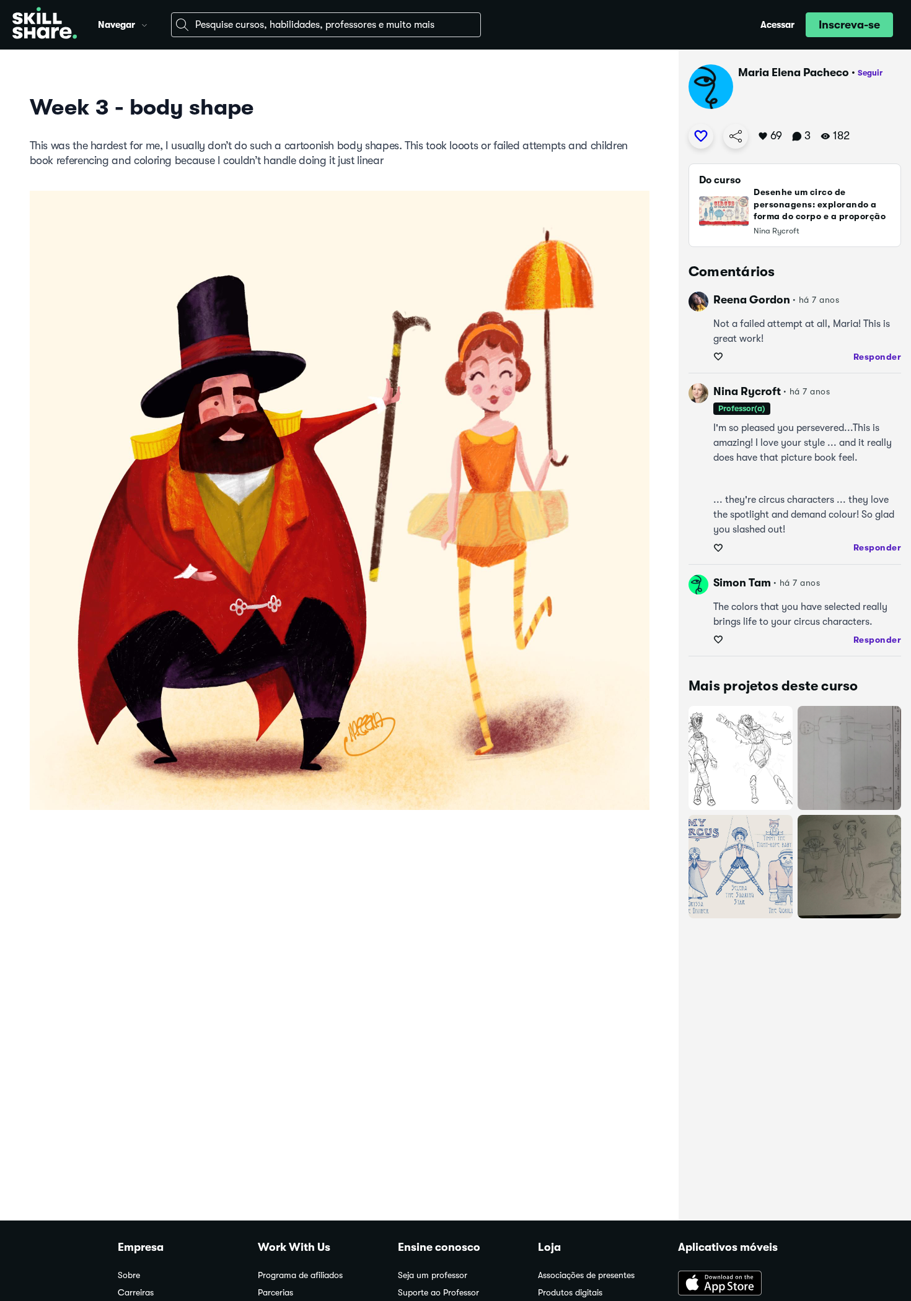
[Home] (44, 25)
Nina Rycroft (747, 391)
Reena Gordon (751, 300)
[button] (144, 23)
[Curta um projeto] (701, 136)
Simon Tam (742, 583)
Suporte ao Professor (438, 1292)
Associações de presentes (586, 1275)
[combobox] (326, 24)
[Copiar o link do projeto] (735, 136)
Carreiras (136, 1292)
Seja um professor (432, 1275)
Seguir (870, 72)
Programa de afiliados (300, 1275)
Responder (877, 357)
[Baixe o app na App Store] (735, 1284)
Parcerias (275, 1292)
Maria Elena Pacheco (793, 72)
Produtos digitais (570, 1292)
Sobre (129, 1275)
